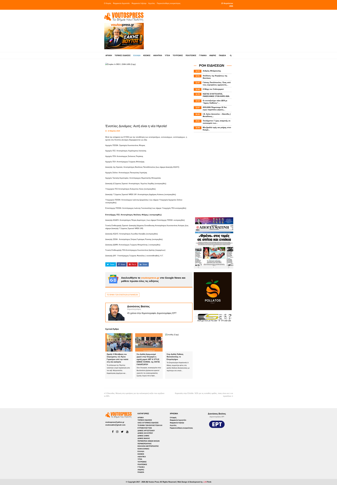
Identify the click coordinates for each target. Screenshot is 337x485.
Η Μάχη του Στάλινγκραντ (213, 89)
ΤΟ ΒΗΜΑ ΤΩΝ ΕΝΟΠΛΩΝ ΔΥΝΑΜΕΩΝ (122, 295)
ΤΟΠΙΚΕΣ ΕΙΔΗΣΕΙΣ (145, 420)
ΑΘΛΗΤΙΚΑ (142, 457)
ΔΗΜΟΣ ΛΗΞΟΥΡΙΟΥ (145, 433)
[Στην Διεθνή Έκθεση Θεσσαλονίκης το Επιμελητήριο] (178, 342)
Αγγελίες (151, 3)
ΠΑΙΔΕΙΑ (141, 472)
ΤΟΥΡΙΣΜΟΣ (142, 462)
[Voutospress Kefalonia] (123, 17)
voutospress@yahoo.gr (114, 422)
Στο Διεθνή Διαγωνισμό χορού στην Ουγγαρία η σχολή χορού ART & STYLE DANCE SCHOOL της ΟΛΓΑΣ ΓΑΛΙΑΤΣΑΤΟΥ (148, 359)
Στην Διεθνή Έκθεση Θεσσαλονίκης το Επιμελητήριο (175, 356)
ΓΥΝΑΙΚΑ (141, 467)
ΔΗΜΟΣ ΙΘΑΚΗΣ (144, 438)
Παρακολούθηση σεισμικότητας (168, 3)
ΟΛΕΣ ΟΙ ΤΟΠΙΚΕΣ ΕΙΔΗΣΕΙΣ (148, 423)
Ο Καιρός (107, 3)
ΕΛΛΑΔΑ (141, 451)
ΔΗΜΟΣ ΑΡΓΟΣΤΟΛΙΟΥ (146, 431)
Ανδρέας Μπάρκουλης (212, 71)
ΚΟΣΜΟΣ (141, 454)
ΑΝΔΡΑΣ (141, 470)
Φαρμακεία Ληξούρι (139, 3)
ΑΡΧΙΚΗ (141, 418)
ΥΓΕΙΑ (140, 459)
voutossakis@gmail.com (115, 425)
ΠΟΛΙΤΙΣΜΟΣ (142, 464)
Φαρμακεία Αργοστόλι (121, 3)
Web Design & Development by (194, 482)
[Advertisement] (191, 30)
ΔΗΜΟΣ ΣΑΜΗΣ (143, 436)
